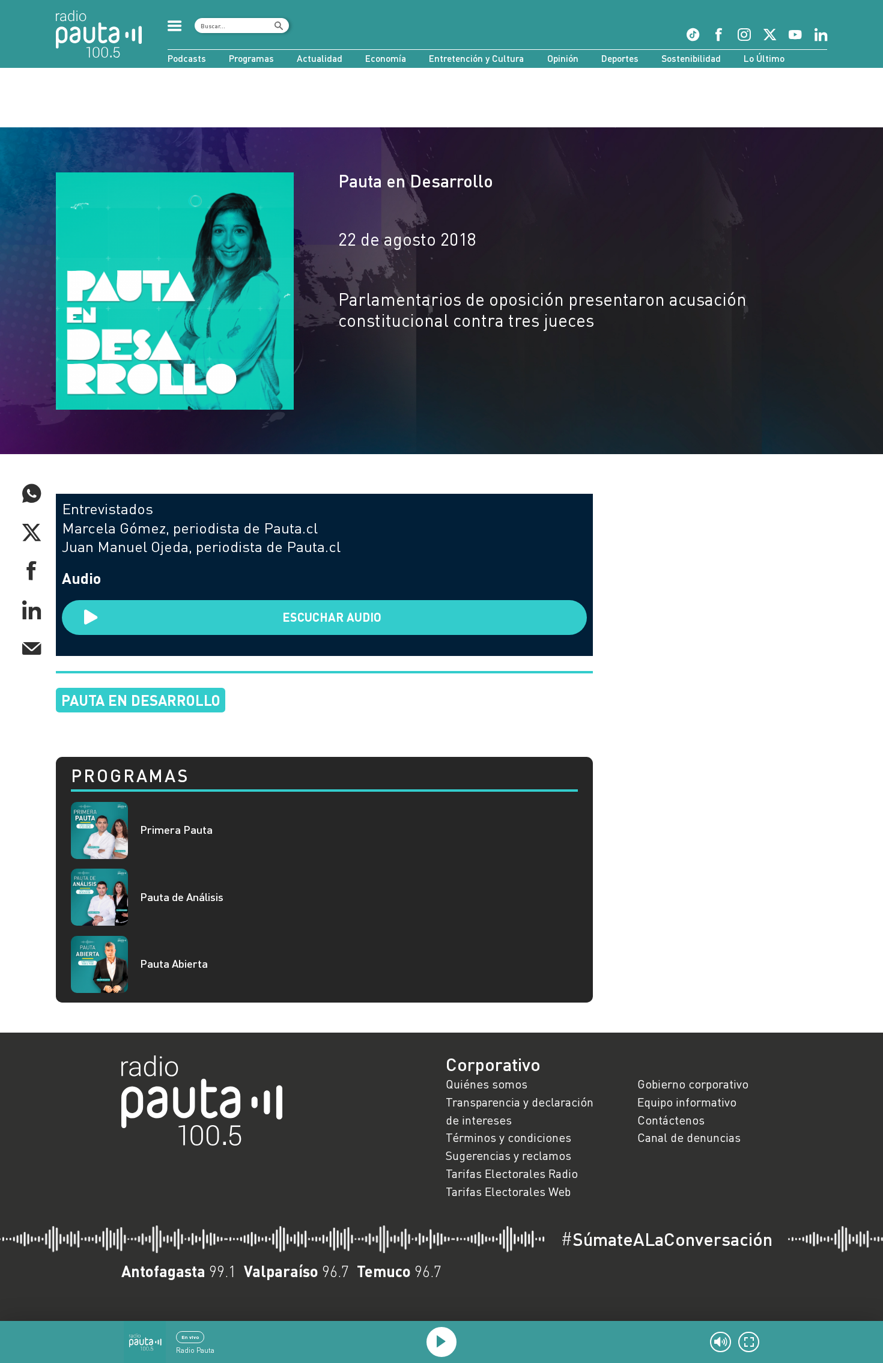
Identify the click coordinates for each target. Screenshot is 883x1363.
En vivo (190, 1337)
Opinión (562, 58)
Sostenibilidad (691, 58)
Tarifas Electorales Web (508, 1191)
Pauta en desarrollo (140, 700)
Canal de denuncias (689, 1137)
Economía (385, 58)
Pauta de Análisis (181, 897)
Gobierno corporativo (692, 1083)
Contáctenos (671, 1120)
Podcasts (187, 58)
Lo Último (764, 58)
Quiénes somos (486, 1083)
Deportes (620, 58)
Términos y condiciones (508, 1137)
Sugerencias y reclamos (508, 1155)
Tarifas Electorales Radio (512, 1173)
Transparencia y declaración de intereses (519, 1110)
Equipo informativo (686, 1101)
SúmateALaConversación (666, 1239)
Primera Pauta (176, 830)
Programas (251, 58)
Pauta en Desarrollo (415, 180)
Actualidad (319, 58)
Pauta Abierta (174, 964)
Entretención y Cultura (476, 58)
